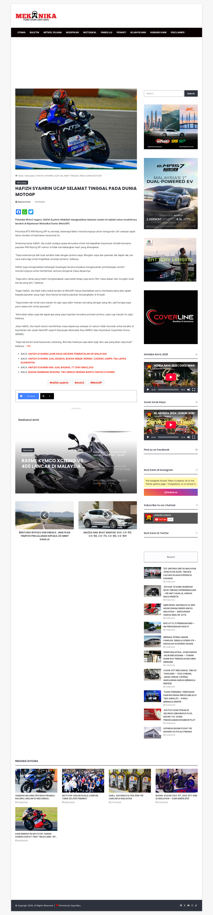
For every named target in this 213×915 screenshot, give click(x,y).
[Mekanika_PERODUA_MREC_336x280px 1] (170, 281)
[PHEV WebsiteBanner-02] (171, 228)
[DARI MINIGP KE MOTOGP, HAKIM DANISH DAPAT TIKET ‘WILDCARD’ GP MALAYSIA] (36, 819)
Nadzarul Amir (24, 202)
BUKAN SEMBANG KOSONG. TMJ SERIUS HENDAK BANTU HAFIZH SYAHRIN (71, 372)
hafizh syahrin (59, 382)
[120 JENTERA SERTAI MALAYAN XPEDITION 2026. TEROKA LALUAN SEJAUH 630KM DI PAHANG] (152, 573)
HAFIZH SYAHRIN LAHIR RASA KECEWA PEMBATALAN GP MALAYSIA (67, 353)
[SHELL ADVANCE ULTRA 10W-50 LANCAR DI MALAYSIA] (130, 780)
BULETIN (34, 32)
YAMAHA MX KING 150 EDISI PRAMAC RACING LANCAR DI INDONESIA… (35, 797)
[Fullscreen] (193, 389)
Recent (171, 556)
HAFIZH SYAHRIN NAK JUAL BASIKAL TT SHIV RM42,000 (60, 367)
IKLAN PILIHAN (138, 32)
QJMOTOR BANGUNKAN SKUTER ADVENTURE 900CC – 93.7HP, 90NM (53, 463)
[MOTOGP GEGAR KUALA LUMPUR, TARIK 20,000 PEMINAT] (83, 780)
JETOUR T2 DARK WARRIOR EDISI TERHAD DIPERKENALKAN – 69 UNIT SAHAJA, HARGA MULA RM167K (179, 591)
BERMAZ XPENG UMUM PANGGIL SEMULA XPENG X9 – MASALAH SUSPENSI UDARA (179, 640)
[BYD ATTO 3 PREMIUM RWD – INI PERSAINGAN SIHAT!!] (152, 627)
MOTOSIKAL (90, 32)
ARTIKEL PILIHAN (52, 32)
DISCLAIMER (177, 32)
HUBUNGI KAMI (158, 32)
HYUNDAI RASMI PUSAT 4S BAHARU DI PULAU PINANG (177, 730)
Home (20, 175)
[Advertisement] (106, 62)
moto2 (80, 382)
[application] (171, 377)
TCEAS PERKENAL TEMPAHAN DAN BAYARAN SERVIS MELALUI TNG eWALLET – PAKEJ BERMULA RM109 (179, 696)
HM (29, 346)
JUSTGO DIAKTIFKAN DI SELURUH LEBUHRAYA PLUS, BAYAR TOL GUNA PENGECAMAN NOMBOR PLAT (179, 715)
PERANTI (121, 32)
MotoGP (97, 382)
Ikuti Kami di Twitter (156, 533)
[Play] (148, 389)
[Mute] (188, 389)
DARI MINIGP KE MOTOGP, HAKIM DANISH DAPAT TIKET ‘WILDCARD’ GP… (36, 835)
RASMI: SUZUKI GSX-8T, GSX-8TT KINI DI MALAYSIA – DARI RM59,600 (176, 797)
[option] (76, 462)
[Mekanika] (36, 16)
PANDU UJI (106, 32)
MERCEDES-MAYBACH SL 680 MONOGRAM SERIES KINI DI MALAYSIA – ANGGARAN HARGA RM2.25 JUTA (179, 610)
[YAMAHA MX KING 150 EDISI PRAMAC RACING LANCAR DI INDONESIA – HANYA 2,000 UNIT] (36, 780)
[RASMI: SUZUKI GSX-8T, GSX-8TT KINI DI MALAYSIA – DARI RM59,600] (177, 780)
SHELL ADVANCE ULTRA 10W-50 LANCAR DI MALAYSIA (126, 797)
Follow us (172, 492)
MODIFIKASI (72, 32)
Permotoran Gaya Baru (70, 905)
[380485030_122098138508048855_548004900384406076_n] (171, 343)
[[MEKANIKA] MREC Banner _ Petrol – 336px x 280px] (171, 148)
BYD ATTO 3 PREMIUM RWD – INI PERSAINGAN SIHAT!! (179, 625)
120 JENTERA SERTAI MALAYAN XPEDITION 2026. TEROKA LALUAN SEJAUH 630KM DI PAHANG (179, 573)
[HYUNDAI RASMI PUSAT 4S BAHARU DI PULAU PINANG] (152, 733)
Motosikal (30, 175)
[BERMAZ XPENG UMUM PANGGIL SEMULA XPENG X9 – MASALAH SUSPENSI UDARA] (152, 641)
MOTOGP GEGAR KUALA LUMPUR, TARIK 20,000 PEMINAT (80, 797)
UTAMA (21, 32)
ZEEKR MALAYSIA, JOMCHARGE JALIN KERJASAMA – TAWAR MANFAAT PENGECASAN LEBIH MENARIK (180, 657)
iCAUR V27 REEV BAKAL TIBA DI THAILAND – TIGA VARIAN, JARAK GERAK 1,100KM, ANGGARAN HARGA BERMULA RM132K (179, 677)
